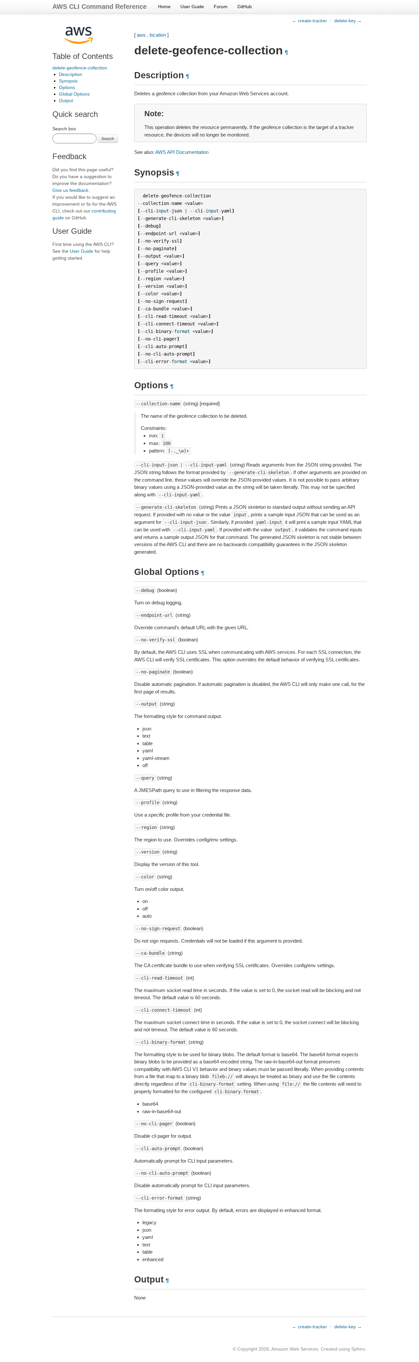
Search (107, 138)
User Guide (192, 6)
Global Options (74, 94)
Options (67, 87)
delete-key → (348, 20)
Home (164, 6)
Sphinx (358, 1349)
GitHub (244, 6)
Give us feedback (70, 190)
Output (66, 100)
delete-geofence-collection (79, 67)
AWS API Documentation (182, 152)
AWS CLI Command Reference (99, 6)
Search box (64, 128)
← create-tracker (309, 20)
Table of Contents (82, 56)
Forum (221, 6)
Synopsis (68, 80)
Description (70, 74)
